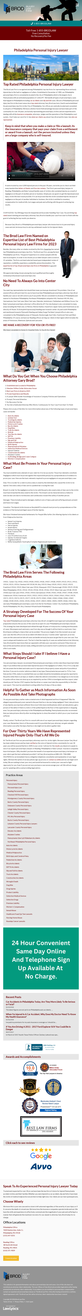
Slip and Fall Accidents (14, 871)
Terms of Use (7, 1302)
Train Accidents (13, 430)
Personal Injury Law (15, 787)
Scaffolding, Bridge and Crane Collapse (22, 457)
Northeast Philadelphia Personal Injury (22, 842)
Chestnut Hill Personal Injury (18, 795)
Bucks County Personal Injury (18, 820)
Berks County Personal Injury (18, 802)
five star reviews (40, 188)
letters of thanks (25, 188)
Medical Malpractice (15, 442)
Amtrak (10, 432)
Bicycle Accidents (12, 863)
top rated (34, 103)
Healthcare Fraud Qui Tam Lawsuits (19, 914)
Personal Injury (11, 780)
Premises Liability (14, 438)
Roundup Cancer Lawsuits (15, 921)
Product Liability (12, 892)
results (57, 746)
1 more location (11, 1258)
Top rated (7, 621)
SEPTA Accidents (12, 867)
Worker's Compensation (15, 907)
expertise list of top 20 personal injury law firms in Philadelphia (26, 266)
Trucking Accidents (15, 420)
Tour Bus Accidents (15, 434)
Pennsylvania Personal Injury (18, 784)
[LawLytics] (11, 1308)
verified (33, 743)
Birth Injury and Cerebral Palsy (17, 856)
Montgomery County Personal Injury (21, 798)
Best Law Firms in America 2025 (18, 391)
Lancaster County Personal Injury (20, 827)
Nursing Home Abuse (14, 918)
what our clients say (38, 117)
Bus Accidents (13, 426)
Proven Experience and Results (18, 394)
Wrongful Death (12, 881)
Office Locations (14, 1222)
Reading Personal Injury (16, 791)
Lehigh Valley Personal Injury (18, 809)
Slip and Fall (12, 440)
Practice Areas (14, 775)
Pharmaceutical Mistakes (17, 446)
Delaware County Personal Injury (19, 805)
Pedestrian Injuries (14, 422)
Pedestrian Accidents (14, 860)
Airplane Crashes (14, 834)
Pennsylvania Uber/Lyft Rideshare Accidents (24, 838)
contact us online (55, 760)
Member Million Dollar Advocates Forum (22, 388)
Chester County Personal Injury (19, 813)
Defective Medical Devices (18, 448)
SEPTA (10, 436)
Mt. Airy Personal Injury (16, 816)
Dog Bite (9, 885)
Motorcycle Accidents (14, 849)
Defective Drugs (12, 900)
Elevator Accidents (14, 831)
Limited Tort (12, 418)
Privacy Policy (19, 1302)
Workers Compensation (16, 459)
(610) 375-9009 (9, 1250)
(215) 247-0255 (9, 1235)
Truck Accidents (12, 874)
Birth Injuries (12, 444)
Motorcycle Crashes (15, 424)
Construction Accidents (16, 452)
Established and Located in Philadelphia (21, 385)
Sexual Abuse (11, 910)
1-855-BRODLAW (42, 23)
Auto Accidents (13, 416)
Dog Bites (11, 428)
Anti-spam (29, 1302)
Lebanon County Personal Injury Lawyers (22, 824)
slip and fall (47, 100)
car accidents (35, 100)
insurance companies (24, 114)
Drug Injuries (11, 889)
